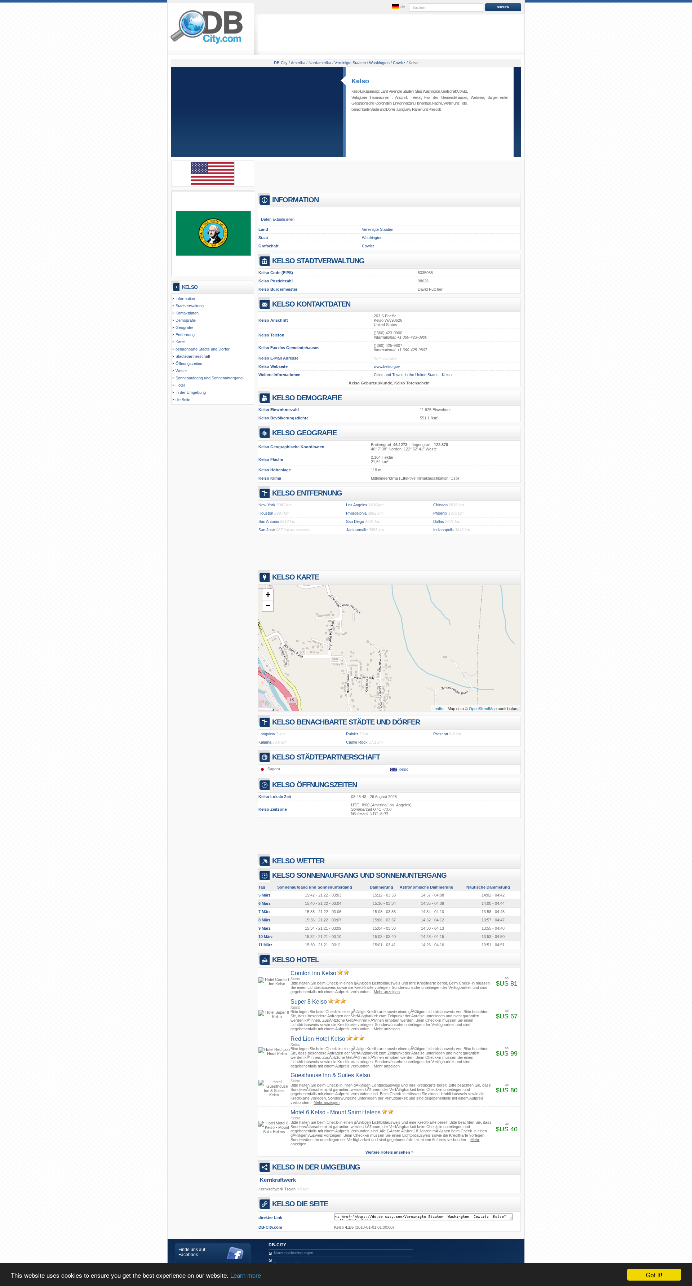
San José (266, 530)
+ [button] (268, 594)
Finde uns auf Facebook (191, 1252)
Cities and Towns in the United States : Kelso (413, 375)
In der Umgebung (191, 392)
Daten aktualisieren (277, 219)
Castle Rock (357, 742)
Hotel (463, 103)
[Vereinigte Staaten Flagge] (213, 183)
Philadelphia (356, 513)
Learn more (245, 1275)
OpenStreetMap (483, 708)
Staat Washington (427, 91)
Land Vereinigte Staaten (397, 91)
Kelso (360, 81)
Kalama (264, 742)
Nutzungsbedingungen (293, 1253)
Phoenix (440, 513)
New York (266, 505)
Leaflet (438, 708)
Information (185, 298)
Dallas (438, 521)
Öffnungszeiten (189, 363)
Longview (404, 109)
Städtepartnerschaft (193, 356)
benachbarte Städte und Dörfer (203, 349)
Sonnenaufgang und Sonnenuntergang (209, 378)
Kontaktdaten (187, 313)
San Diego (355, 521)
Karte (180, 342)
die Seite (183, 399)
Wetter (448, 103)
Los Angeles (356, 505)
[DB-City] (206, 43)
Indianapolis (443, 530)
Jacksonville (357, 530)
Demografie (186, 320)
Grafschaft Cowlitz (454, 91)
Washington (372, 237)
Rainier (417, 109)
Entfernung (185, 334)
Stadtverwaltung (190, 306)
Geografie (184, 327)
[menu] (397, 7)
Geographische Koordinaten (371, 103)
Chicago (440, 505)
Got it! (654, 1274)
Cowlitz (368, 246)
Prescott (434, 109)
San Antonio (268, 521)
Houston (265, 513)
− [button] (268, 605)
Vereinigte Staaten (377, 229)
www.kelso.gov (387, 366)
